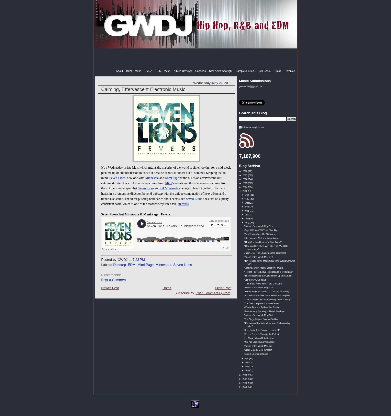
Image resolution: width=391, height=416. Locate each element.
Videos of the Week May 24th (258, 257)
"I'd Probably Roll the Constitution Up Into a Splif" (268, 275)
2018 (245, 171)
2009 (245, 387)
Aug (247, 211)
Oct (247, 203)
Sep (247, 206)
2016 (245, 179)
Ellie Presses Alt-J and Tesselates (261, 238)
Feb (247, 366)
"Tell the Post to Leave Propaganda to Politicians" (268, 272)
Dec (247, 195)
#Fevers (183, 204)
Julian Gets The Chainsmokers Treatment (265, 253)
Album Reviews (183, 70)
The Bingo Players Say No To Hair (261, 319)
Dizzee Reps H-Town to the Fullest (261, 334)
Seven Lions (117, 178)
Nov (247, 199)
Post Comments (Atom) (214, 293)
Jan (247, 370)
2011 (245, 379)
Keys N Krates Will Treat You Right (261, 230)
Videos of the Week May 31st (258, 226)
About (119, 70)
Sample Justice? (245, 70)
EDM (131, 265)
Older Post (223, 288)
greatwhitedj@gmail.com (251, 86)
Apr (247, 358)
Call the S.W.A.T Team (255, 280)
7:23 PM (139, 260)
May (247, 222)
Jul (246, 214)
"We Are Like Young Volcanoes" (259, 342)
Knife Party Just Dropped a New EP (262, 330)
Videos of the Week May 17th (258, 287)
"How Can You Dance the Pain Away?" (263, 242)
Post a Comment (114, 280)
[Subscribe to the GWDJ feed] (246, 147)
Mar (247, 362)
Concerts (200, 70)
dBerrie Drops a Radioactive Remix (261, 307)
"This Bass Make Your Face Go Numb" (263, 283)
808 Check (265, 70)
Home (167, 288)
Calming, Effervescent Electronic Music (143, 89)
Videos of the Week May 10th (258, 315)
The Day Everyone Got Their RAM (261, 303)
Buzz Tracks (133, 70)
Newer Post (110, 288)
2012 (245, 375)
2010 (245, 383)
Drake (278, 70)
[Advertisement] (196, 59)
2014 (245, 187)
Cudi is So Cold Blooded (256, 354)
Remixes (290, 70)
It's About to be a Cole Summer (259, 338)
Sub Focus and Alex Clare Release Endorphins (267, 295)
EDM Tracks (163, 70)
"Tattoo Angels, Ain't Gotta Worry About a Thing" (267, 299)
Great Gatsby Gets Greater (258, 350)
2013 (245, 191)
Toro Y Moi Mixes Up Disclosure (260, 234)
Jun (247, 218)
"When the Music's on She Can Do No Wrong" (267, 291)
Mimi (168, 183)
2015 (245, 183)
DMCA (148, 70)
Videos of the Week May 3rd (258, 346)
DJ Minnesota (169, 188)
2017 (245, 175)
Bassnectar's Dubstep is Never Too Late (264, 311)
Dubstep (119, 265)
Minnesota (152, 178)
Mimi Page (172, 178)
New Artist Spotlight (220, 70)
